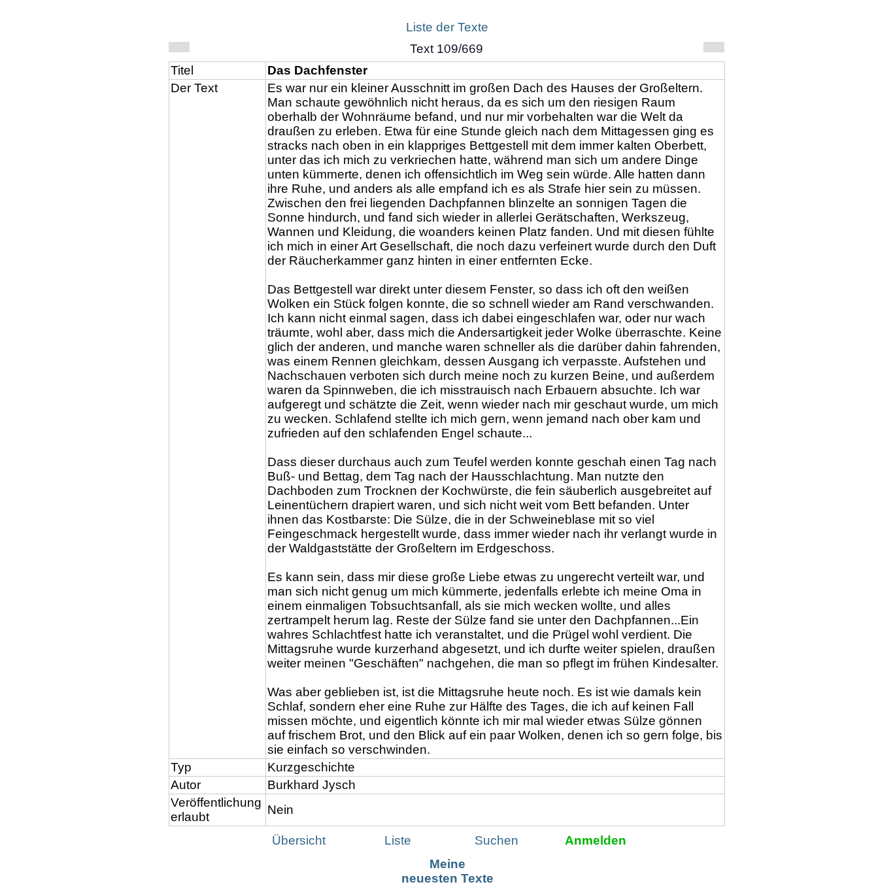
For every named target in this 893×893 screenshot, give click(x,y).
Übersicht (299, 840)
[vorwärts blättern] (713, 47)
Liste (397, 840)
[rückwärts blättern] (179, 47)
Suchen (496, 840)
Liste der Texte (447, 27)
